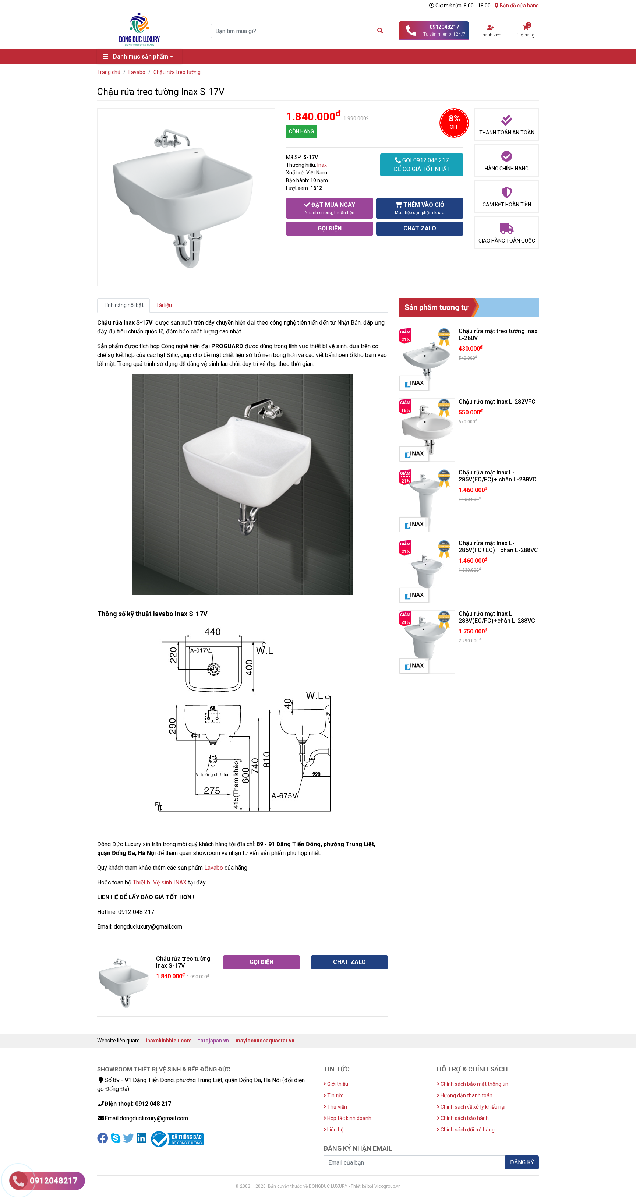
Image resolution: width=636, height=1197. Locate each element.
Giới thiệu (337, 1084)
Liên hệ (334, 1130)
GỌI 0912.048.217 (422, 165)
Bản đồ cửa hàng (519, 5)
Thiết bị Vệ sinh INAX (160, 882)
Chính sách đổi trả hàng (467, 1130)
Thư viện (336, 1107)
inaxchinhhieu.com (169, 1041)
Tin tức (334, 1095)
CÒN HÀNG (301, 131)
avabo (215, 867)
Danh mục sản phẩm (141, 56)
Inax (322, 165)
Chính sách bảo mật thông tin (473, 1084)
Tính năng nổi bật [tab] (123, 305)
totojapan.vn (213, 1041)
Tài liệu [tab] (164, 305)
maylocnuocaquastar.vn (265, 1041)
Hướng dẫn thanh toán (465, 1095)
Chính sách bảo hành (464, 1118)
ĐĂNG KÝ (522, 1162)
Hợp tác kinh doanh (348, 1118)
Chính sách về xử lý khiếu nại (472, 1107)
